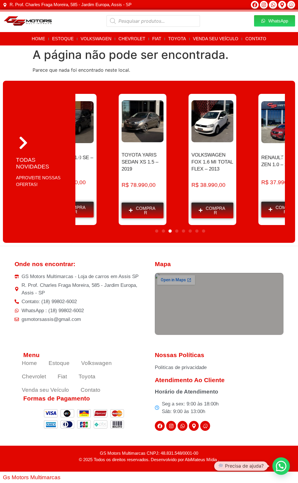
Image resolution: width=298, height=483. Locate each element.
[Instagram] (264, 5)
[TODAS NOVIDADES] (23, 143)
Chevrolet (131, 38)
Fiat (156, 38)
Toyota (177, 38)
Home (38, 38)
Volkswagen (96, 38)
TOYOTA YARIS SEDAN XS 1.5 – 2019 (108, 162)
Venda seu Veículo (215, 38)
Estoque (63, 38)
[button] (79, 157)
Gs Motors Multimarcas (32, 477)
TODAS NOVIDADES (32, 163)
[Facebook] (255, 5)
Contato (255, 38)
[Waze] (291, 5)
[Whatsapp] (273, 5)
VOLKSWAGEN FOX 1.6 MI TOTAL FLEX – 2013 (180, 162)
